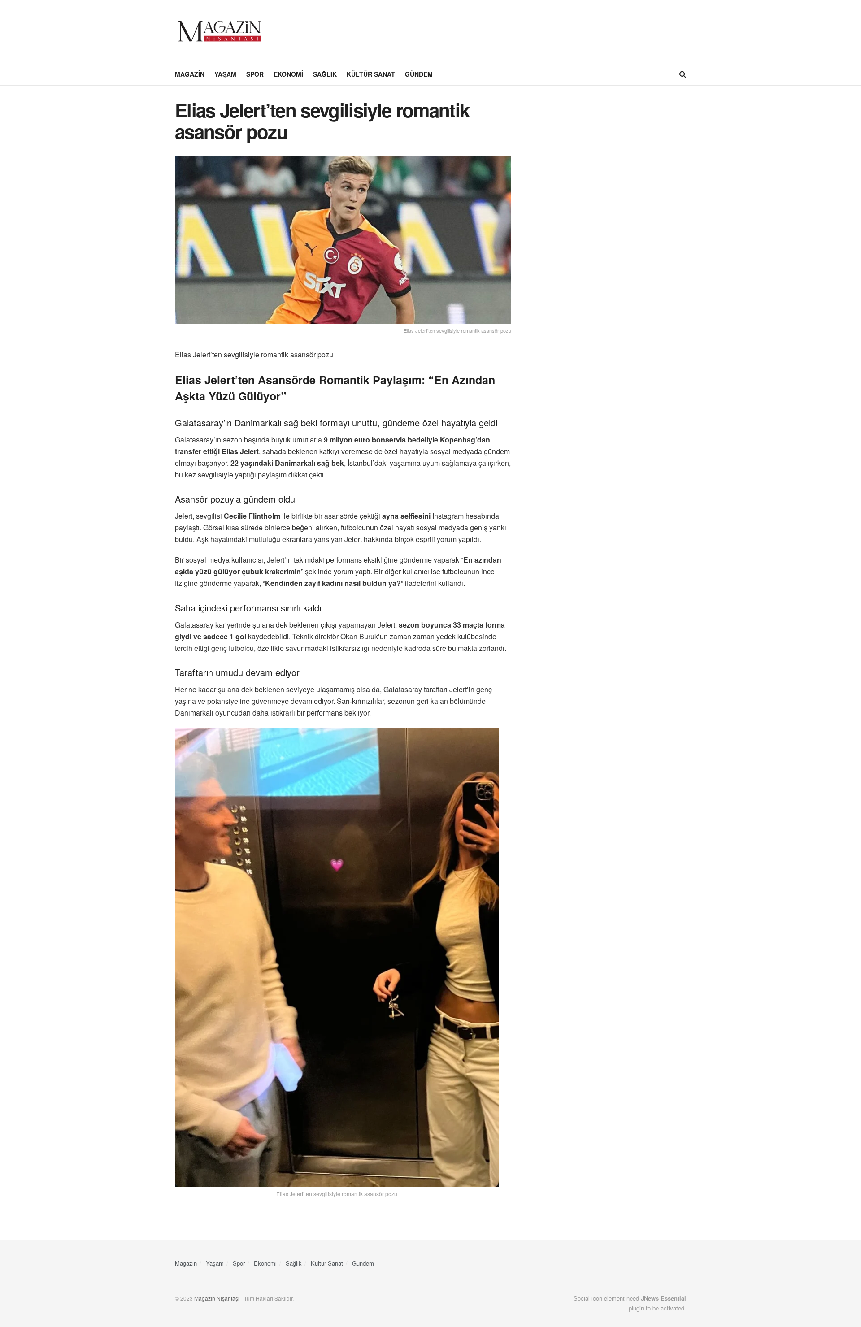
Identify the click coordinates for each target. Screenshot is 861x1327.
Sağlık (325, 73)
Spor (255, 73)
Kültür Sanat (371, 73)
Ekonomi (288, 73)
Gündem (419, 73)
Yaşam (225, 73)
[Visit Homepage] (220, 31)
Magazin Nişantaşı (216, 1298)
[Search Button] (682, 74)
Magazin (189, 73)
